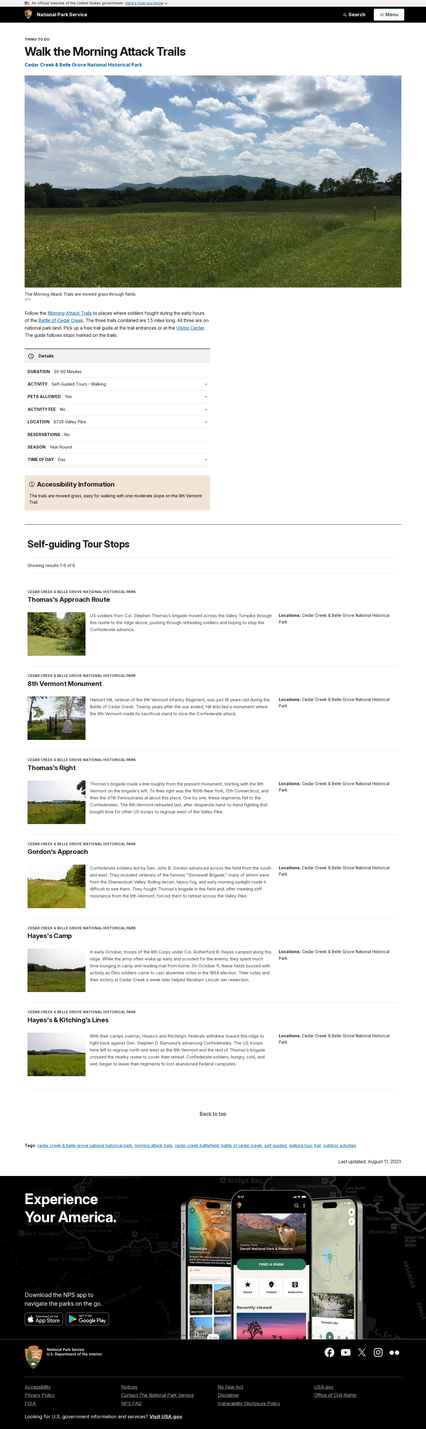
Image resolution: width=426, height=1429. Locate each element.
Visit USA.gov (166, 1416)
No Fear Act (230, 1387)
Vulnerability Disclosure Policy (249, 1403)
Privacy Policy (40, 1395)
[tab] (119, 409)
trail (317, 1145)
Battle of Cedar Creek (60, 320)
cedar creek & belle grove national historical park (84, 1145)
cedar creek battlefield (197, 1145)
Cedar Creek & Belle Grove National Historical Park (83, 65)
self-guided (275, 1145)
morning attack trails (153, 1145)
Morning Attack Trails (70, 313)
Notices (129, 1387)
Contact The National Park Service (157, 1395)
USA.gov (324, 1387)
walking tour (300, 1145)
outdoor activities (339, 1145)
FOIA (30, 1403)
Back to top (213, 1114)
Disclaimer (228, 1395)
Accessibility (38, 1387)
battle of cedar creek (241, 1145)
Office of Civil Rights (335, 1395)
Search (356, 14)
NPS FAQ (131, 1403)
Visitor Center (190, 328)
